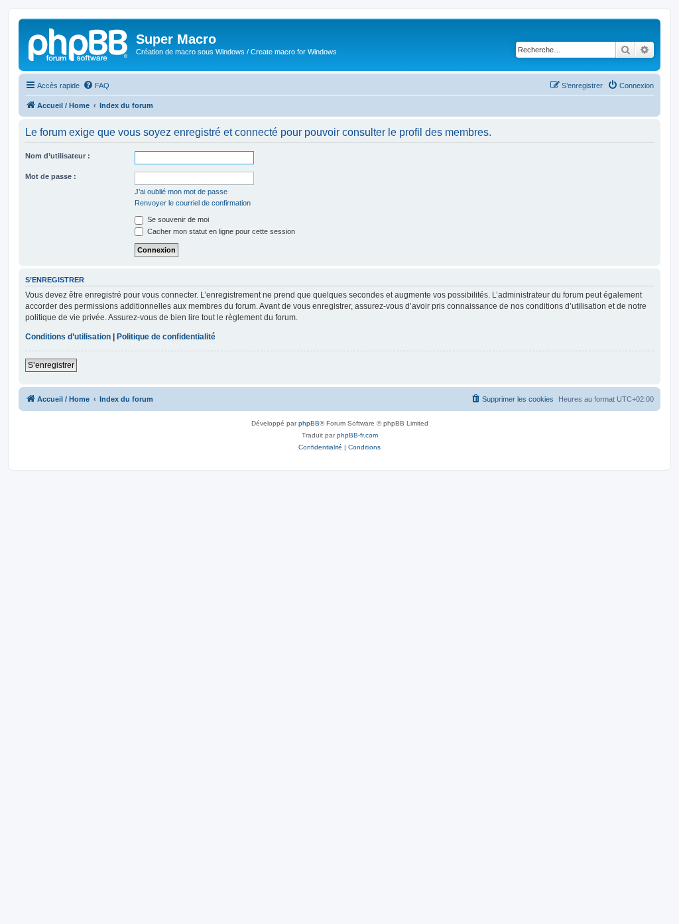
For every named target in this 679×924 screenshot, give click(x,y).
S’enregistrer (51, 365)
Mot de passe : (50, 176)
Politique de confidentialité (166, 336)
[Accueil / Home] (79, 43)
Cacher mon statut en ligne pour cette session (220, 231)
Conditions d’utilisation (68, 336)
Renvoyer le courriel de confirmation (193, 203)
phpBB (309, 423)
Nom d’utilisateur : (57, 156)
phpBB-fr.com (357, 435)
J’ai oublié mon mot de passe (181, 192)
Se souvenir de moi (177, 219)
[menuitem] (96, 85)
